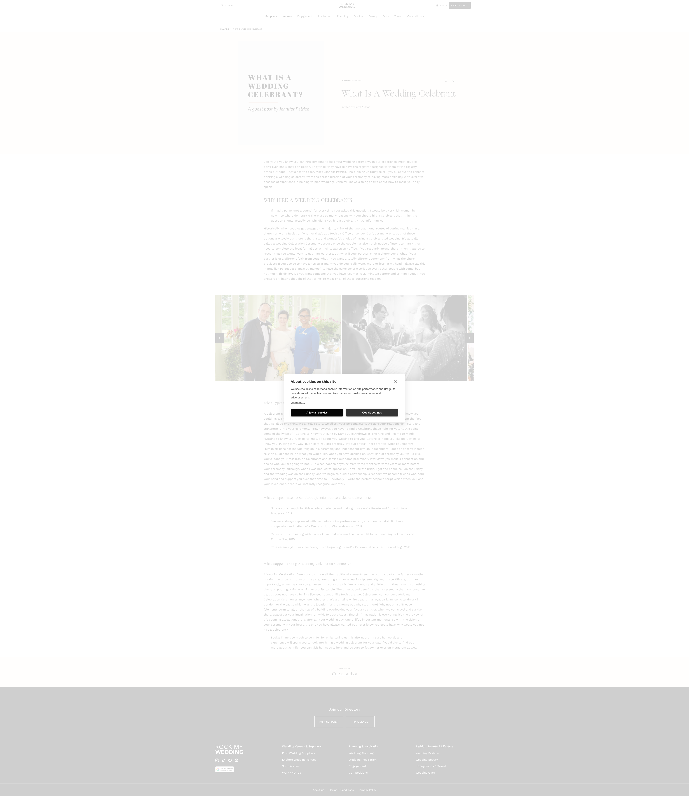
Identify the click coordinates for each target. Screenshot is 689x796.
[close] (395, 381)
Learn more (298, 402)
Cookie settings (372, 412)
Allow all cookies (317, 412)
